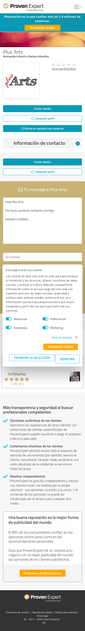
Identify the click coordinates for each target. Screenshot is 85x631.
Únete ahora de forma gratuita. (42, 573)
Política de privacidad (66, 612)
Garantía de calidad (42, 612)
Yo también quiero (42, 27)
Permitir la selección (32, 357)
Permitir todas (60, 346)
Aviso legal (42, 615)
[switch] (45, 318)
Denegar (67, 359)
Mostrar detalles (62, 337)
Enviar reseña (42, 108)
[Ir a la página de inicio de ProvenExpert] (23, 8)
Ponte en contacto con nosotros (44, 128)
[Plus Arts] (21, 80)
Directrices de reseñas (17, 612)
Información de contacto (39, 142)
